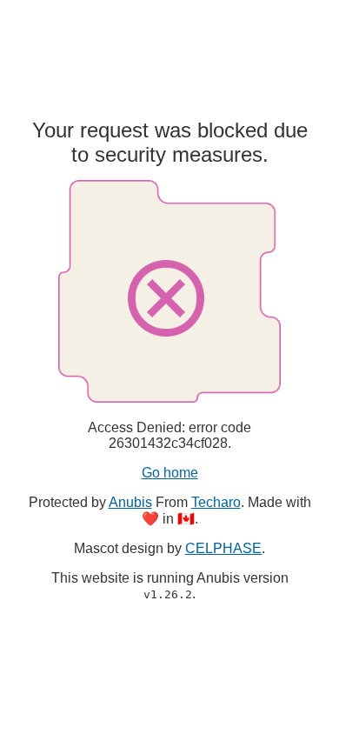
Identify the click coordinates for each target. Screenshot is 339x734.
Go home (170, 472)
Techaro (216, 502)
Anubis (130, 502)
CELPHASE (223, 548)
